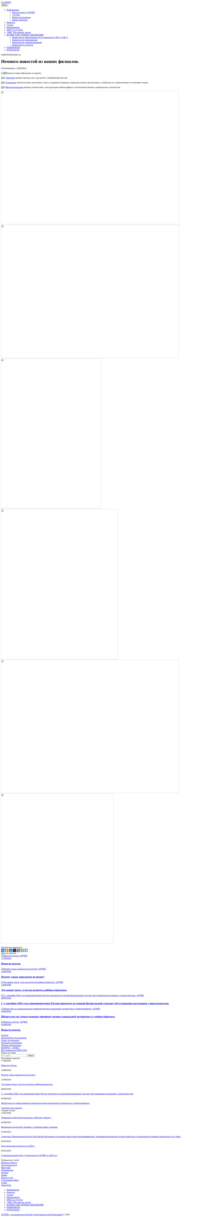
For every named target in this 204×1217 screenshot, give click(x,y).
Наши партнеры (19, 20)
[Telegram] (26, 950)
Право (4, 1175)
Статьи (10, 25)
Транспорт (6, 1185)
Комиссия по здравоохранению (27, 42)
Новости (11, 22)
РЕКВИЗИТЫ (13, 47)
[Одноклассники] (6, 950)
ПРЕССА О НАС (15, 30)
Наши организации (21, 17)
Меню (4, 5)
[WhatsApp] (22, 950)
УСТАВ (16, 15)
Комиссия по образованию (24, 40)
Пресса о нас (7, 1177)
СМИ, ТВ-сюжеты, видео (19, 32)
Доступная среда (9, 1165)
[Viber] (18, 950)
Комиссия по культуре (22, 45)
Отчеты (4, 1172)
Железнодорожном (14, 87)
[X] (14, 950)
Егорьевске (10, 82)
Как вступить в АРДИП (23, 12)
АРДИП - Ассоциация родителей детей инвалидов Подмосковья (31, 1214)
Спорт (4, 1182)
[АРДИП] (6, 2)
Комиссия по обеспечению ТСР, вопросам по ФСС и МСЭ (40, 37)
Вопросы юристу (9, 1162)
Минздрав (6, 1167)
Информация (13, 10)
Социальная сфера (9, 1180)
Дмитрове (10, 78)
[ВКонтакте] (2, 950)
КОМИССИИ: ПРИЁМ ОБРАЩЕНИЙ (25, 35)
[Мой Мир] (10, 950)
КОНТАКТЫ (13, 50)
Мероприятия (13, 27)
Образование (7, 1170)
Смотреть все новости (11, 1108)
